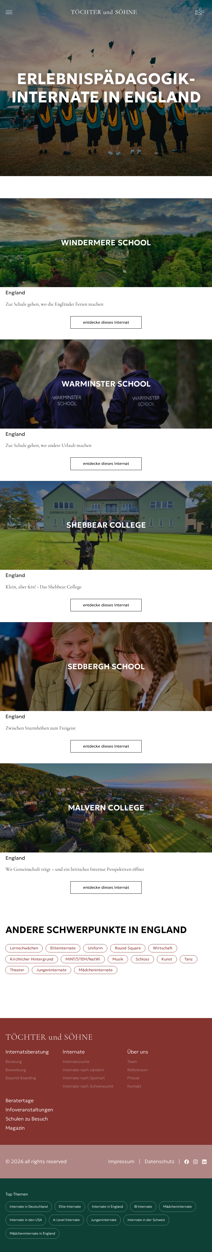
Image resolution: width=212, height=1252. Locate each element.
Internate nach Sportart (84, 1077)
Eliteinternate (63, 948)
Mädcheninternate (96, 969)
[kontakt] (200, 12)
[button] (9, 12)
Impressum (121, 1161)
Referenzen (137, 1069)
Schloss (142, 959)
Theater (17, 969)
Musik (117, 959)
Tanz (188, 959)
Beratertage (20, 1100)
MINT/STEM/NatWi (82, 959)
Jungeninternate (51, 969)
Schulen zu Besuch (27, 1119)
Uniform (95, 948)
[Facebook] (186, 1161)
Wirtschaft (163, 948)
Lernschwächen (24, 948)
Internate (74, 1052)
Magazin (15, 1128)
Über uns (137, 1052)
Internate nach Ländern (83, 1069)
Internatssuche (76, 1061)
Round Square (128, 948)
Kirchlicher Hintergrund (31, 959)
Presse (133, 1077)
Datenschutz (159, 1161)
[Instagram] (195, 1161)
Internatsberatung (27, 1052)
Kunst (166, 959)
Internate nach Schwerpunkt (88, 1086)
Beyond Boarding (21, 1077)
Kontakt (134, 1086)
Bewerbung (16, 1069)
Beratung (14, 1061)
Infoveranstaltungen (29, 1109)
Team (132, 1061)
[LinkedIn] (204, 1161)
